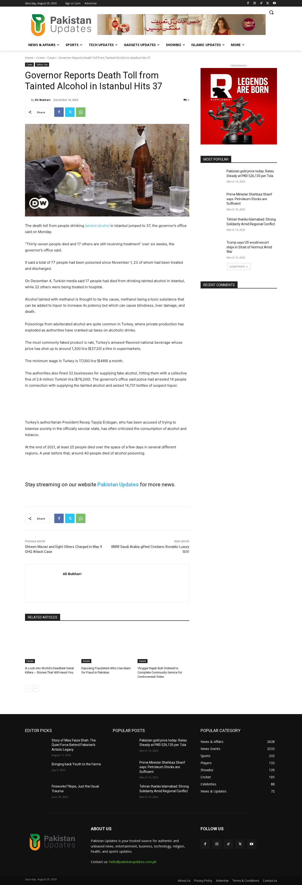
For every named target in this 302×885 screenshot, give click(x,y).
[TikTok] (261, 3)
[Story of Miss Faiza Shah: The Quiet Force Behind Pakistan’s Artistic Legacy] (36, 746)
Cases (51, 58)
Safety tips (42, 64)
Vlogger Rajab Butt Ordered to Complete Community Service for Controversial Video (160, 672)
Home (29, 58)
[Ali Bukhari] (28, 99)
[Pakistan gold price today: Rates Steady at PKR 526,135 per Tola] (212, 177)
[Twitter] (267, 3)
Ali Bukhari (42, 100)
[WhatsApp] (80, 112)
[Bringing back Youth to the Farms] (36, 770)
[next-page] (35, 688)
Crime (40, 58)
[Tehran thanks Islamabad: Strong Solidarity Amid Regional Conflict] (212, 225)
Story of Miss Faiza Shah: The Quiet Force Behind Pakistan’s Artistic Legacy (74, 744)
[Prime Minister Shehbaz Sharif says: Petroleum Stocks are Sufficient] (212, 200)
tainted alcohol (97, 225)
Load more (237, 266)
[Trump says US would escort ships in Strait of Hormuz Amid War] (212, 248)
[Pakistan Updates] (61, 25)
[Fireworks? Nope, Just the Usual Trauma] (36, 792)
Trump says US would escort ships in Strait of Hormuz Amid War (249, 247)
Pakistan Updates (118, 484)
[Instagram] (254, 3)
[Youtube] (274, 3)
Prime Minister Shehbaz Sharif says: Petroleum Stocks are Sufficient (249, 198)
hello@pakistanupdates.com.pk (132, 862)
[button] (271, 12)
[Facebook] (248, 3)
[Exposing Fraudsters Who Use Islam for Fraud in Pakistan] (107, 645)
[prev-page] (28, 688)
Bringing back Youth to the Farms (76, 764)
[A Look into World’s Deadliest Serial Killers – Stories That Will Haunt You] (51, 645)
